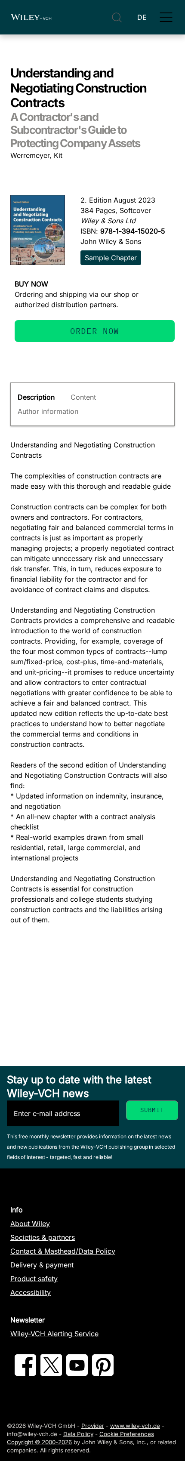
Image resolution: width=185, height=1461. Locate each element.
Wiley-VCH (31, 17)
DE (142, 17)
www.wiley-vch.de (135, 1425)
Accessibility (30, 1292)
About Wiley (30, 1223)
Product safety (34, 1278)
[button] (166, 17)
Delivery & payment (42, 1265)
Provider (92, 1425)
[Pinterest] (103, 1373)
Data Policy (78, 1433)
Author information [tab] (48, 411)
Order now (94, 330)
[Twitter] (51, 1373)
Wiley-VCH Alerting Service (54, 1333)
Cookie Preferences (126, 1433)
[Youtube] (77, 1373)
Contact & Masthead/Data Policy (62, 1251)
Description (36, 397)
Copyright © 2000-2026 (39, 1442)
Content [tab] (83, 397)
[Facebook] (25, 1373)
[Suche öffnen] (116, 17)
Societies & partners (42, 1237)
